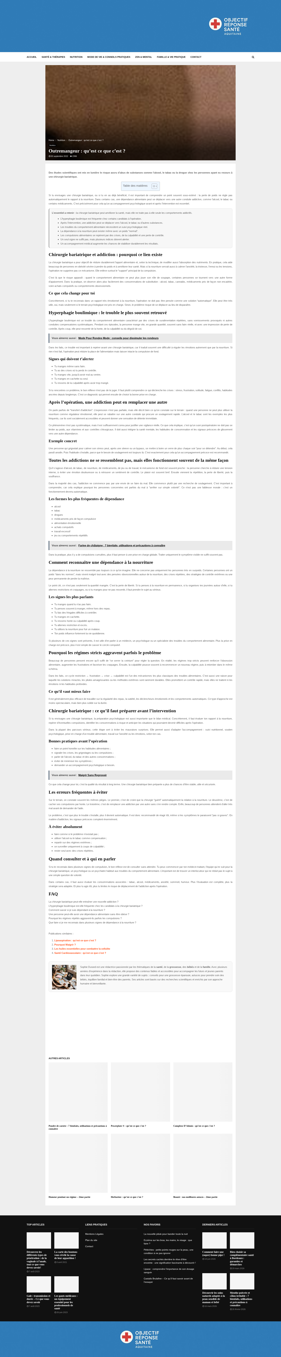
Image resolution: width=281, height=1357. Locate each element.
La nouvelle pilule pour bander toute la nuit (166, 1234)
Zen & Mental (143, 57)
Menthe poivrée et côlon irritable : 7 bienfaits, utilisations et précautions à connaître (241, 1299)
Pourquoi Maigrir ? (65, 944)
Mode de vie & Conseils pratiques (108, 57)
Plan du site (91, 1240)
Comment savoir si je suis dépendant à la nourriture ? (77, 910)
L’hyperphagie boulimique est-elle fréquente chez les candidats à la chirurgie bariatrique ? (95, 906)
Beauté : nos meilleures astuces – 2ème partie (195, 1197)
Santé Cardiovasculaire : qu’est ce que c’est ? (80, 953)
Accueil (32, 57)
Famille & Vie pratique (171, 57)
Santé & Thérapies (53, 57)
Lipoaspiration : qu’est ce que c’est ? (75, 940)
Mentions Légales (94, 1234)
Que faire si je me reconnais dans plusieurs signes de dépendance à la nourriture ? (92, 922)
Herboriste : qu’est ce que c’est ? (127, 1197)
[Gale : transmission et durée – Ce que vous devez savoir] (39, 1284)
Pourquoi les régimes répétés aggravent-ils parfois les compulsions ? (85, 918)
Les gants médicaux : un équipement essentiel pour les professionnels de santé (65, 1302)
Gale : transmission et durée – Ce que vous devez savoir (38, 1298)
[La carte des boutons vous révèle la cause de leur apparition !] (66, 1240)
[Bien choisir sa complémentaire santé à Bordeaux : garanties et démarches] (242, 1240)
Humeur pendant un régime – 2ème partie (69, 1197)
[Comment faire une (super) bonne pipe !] (214, 1240)
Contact (195, 57)
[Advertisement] (86, 26)
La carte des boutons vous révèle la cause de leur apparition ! (65, 1255)
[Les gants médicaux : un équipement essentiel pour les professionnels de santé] (66, 1284)
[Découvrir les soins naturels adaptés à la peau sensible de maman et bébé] (214, 1281)
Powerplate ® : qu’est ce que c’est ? (128, 1126)
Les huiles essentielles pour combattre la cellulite (82, 948)
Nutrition (76, 57)
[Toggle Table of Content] (152, 186)
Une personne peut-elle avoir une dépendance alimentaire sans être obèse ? (89, 914)
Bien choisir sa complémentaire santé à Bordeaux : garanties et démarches (242, 1258)
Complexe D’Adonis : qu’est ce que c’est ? (194, 1126)
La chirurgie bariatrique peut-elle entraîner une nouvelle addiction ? (83, 901)
